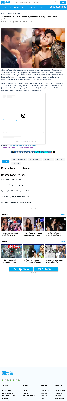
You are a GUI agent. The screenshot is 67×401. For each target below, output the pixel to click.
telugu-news (10, 14)
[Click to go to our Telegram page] (16, 380)
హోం (6, 7)
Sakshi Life (44, 393)
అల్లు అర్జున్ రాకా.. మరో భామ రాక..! (32, 179)
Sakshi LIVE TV (45, 391)
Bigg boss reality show (19, 159)
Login (62, 3)
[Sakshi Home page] (5, 2)
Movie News (16, 163)
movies (19, 14)
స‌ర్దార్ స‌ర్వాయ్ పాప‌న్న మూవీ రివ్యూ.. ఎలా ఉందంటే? (32, 191)
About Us (25, 388)
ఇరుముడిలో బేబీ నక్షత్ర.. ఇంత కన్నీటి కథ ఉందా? (33, 185)
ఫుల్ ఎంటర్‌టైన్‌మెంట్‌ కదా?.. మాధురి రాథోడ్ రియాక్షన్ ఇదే (33, 202)
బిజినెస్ (41, 7)
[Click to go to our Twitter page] (57, 7)
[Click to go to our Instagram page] (59, 7)
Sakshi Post (44, 396)
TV (57, 2)
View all (63, 214)
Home (3, 14)
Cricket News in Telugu (8, 396)
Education (43, 388)
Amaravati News (6, 391)
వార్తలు (10, 7)
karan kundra (48, 159)
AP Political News (6, 388)
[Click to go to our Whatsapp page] (54, 7)
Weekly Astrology (59, 398)
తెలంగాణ (24, 7)
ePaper (47, 2)
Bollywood (60, 159)
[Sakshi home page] (7, 373)
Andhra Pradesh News (8, 393)
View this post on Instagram (11, 120)
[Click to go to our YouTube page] (62, 7)
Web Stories (58, 396)
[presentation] (3, 224)
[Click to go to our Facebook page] (51, 7)
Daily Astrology (59, 388)
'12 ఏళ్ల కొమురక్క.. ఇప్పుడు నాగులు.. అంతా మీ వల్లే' (33, 197)
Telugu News (58, 393)
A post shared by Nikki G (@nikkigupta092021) (23, 141)
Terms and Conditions (28, 396)
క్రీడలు (35, 7)
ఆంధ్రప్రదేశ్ (16, 7)
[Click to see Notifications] (51, 2)
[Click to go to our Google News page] (65, 7)
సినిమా (30, 7)
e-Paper (43, 398)
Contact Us (25, 391)
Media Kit (25, 393)
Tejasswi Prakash (35, 159)
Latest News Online (60, 391)
